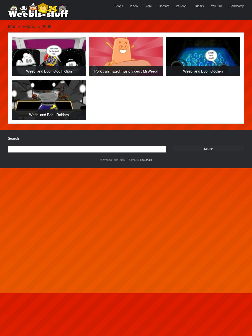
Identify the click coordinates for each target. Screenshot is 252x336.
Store (148, 6)
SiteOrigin (146, 160)
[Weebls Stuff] (38, 10)
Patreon (181, 6)
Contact (164, 6)
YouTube (217, 6)
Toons (119, 6)
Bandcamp (237, 6)
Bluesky (198, 6)
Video (134, 6)
